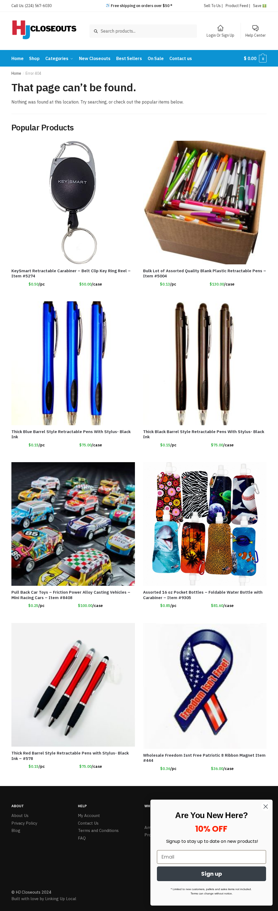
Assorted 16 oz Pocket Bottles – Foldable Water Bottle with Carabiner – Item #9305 (203, 595)
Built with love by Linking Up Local (43, 898)
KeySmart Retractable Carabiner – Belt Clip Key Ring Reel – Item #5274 (71, 273)
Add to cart (205, 295)
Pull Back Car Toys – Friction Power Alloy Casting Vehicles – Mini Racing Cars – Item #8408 (70, 595)
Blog (15, 830)
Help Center (255, 35)
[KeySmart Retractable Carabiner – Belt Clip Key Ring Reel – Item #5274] (73, 202)
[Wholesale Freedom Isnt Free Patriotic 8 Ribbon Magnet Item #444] (205, 686)
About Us (20, 815)
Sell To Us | (213, 5)
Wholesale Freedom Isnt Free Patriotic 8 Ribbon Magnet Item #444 (204, 758)
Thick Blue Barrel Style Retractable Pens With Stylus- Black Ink (71, 434)
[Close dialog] (265, 806)
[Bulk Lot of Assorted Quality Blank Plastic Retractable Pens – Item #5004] (205, 202)
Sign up (211, 874)
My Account (89, 815)
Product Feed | (238, 5)
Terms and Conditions (98, 830)
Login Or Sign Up (220, 35)
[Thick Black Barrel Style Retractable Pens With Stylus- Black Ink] (205, 363)
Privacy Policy (24, 823)
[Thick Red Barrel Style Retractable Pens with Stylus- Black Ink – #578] (73, 685)
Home (16, 73)
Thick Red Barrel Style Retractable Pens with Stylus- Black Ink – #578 (70, 755)
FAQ (82, 838)
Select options (73, 295)
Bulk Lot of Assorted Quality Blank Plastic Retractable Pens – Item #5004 (204, 273)
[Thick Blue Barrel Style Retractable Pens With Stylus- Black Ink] (73, 363)
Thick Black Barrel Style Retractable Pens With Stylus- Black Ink (203, 434)
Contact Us (88, 823)
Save (257, 5)
